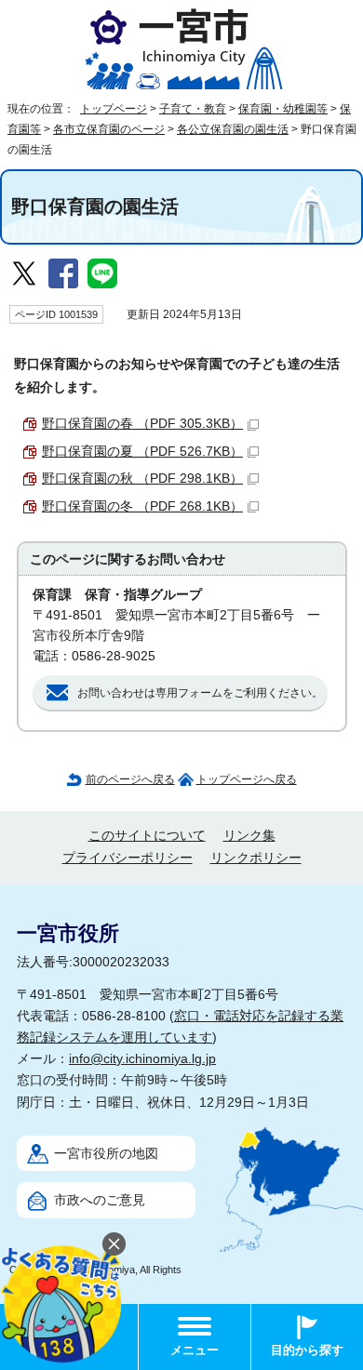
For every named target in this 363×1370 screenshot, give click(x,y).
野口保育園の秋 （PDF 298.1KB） (142, 478)
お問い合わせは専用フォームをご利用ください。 (200, 692)
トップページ (113, 108)
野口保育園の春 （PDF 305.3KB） (142, 424)
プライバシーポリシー (127, 858)
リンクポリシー (256, 858)
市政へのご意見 (99, 1200)
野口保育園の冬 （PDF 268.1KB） (142, 506)
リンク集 (249, 836)
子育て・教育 (192, 108)
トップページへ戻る (246, 779)
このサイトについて (147, 836)
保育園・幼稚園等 (283, 108)
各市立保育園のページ (109, 129)
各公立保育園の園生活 (233, 129)
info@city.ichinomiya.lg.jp (142, 1059)
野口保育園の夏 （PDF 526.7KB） (142, 452)
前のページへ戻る (130, 779)
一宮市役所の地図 (106, 1154)
